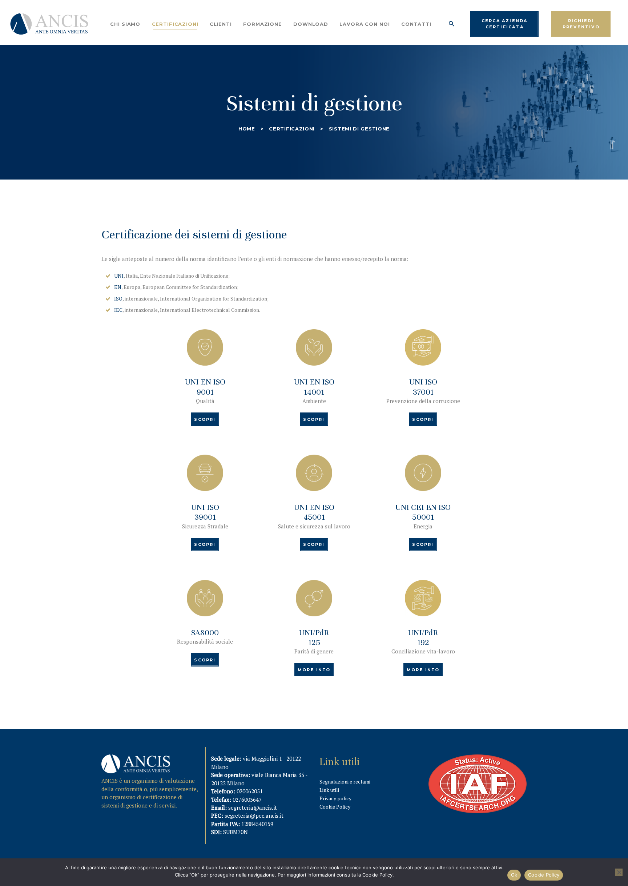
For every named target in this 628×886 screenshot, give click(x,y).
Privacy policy (335, 798)
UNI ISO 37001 (423, 386)
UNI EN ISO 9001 (205, 386)
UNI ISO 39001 (205, 512)
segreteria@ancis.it (252, 807)
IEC (118, 309)
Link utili (329, 789)
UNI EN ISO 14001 (314, 386)
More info (314, 669)
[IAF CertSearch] (477, 759)
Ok (514, 875)
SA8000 (205, 632)
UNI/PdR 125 (314, 637)
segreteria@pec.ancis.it (254, 815)
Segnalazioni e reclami (344, 781)
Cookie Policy (334, 806)
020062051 (250, 791)
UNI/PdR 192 (423, 637)
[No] (619, 872)
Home (246, 129)
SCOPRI (205, 419)
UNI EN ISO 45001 (314, 512)
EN (117, 286)
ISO (118, 298)
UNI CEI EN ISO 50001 (423, 512)
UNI (119, 275)
